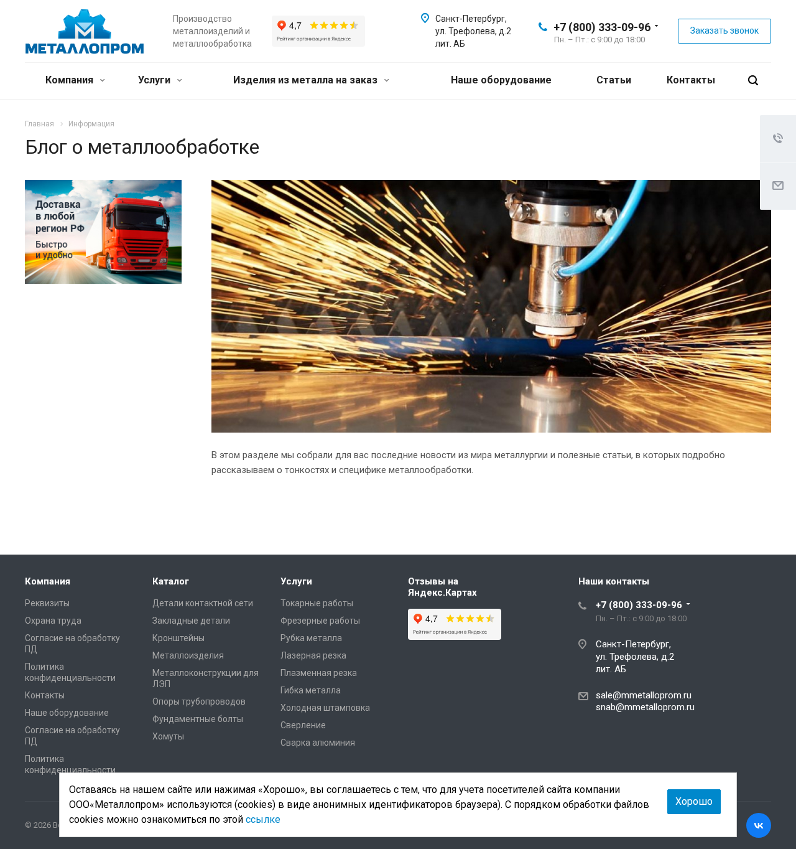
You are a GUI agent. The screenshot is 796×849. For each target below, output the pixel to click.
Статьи (613, 80)
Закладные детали (191, 621)
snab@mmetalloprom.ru (645, 707)
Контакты (691, 80)
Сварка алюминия (317, 743)
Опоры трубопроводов (199, 701)
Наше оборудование (501, 80)
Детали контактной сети (202, 603)
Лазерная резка (313, 655)
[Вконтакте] (758, 825)
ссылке (263, 819)
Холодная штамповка (325, 708)
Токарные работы (316, 603)
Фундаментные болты (197, 719)
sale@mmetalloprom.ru (644, 695)
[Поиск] (753, 80)
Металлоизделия (188, 655)
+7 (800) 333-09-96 (601, 27)
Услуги (155, 80)
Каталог (170, 581)
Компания (70, 80)
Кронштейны (178, 638)
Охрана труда (53, 621)
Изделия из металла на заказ (306, 80)
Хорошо (694, 801)
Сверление (303, 725)
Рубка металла (311, 638)
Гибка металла (310, 690)
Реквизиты (47, 603)
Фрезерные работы (320, 621)
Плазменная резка (318, 673)
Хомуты (168, 736)
